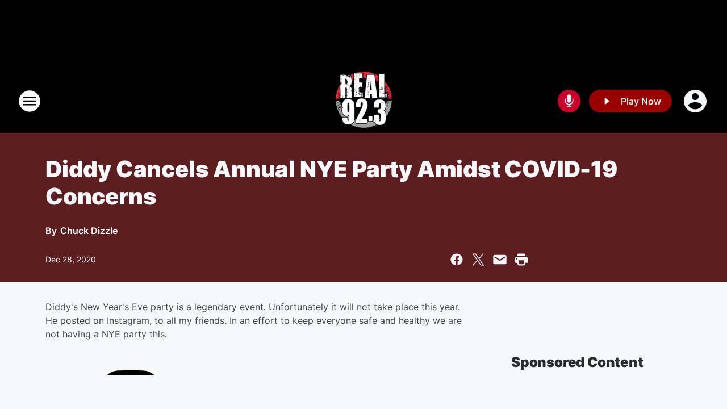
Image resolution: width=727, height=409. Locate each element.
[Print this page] (521, 260)
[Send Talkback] (569, 101)
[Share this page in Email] (500, 260)
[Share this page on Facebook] (457, 260)
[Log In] (696, 101)
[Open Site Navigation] (29, 101)
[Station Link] (364, 101)
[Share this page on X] (478, 260)
